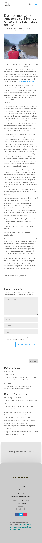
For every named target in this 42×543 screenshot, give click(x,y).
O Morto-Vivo (8, 371)
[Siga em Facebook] (17, 514)
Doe (20, 508)
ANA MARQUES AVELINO (12, 398)
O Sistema (7, 383)
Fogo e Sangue (9, 374)
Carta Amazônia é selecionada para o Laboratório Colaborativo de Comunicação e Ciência (18, 414)
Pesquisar (33, 361)
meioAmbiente (9, 31)
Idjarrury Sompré (9, 406)
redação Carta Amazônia (15, 28)
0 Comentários (27, 31)
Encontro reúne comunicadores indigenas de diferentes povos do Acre (20, 400)
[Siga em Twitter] (21, 514)
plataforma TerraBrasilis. (27, 81)
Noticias (17, 31)
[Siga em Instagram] (25, 514)
